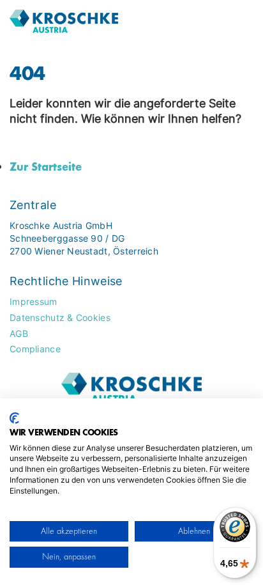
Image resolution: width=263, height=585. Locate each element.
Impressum (33, 301)
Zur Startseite (46, 166)
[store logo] (101, 22)
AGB (19, 333)
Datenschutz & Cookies (60, 317)
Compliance (35, 348)
